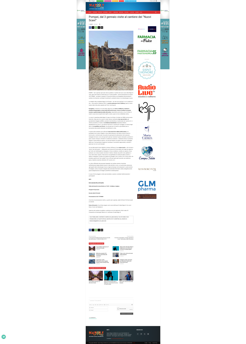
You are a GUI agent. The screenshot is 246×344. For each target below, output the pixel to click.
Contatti (145, 342)
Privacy (150, 342)
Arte (120, 279)
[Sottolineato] (94, 305)
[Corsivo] (92, 305)
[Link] (104, 305)
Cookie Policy (154, 342)
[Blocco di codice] (103, 305)
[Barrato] (95, 305)
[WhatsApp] (96, 27)
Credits (134, 342)
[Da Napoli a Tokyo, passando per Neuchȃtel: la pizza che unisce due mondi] (116, 261)
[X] (153, 1)
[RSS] (144, 334)
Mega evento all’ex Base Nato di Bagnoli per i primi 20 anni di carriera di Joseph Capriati (126, 248)
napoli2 (91, 24)
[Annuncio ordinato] (97, 305)
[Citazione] (101, 305)
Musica (105, 279)
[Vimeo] (155, 1)
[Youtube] (156, 1)
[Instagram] (152, 1)
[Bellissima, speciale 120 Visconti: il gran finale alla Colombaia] (92, 255)
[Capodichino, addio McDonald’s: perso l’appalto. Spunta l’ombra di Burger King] (92, 261)
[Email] (99, 27)
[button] (155, 12)
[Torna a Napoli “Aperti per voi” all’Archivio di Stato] (92, 248)
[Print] (102, 27)
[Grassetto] (90, 305)
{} (106, 304)
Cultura (90, 279)
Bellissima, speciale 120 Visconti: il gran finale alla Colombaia (101, 254)
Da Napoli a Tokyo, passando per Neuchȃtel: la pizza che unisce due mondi (126, 261)
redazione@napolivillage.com (117, 338)
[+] (108, 304)
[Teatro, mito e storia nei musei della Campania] (116, 255)
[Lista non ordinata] (99, 305)
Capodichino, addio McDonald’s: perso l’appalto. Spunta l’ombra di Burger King (102, 261)
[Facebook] (150, 1)
